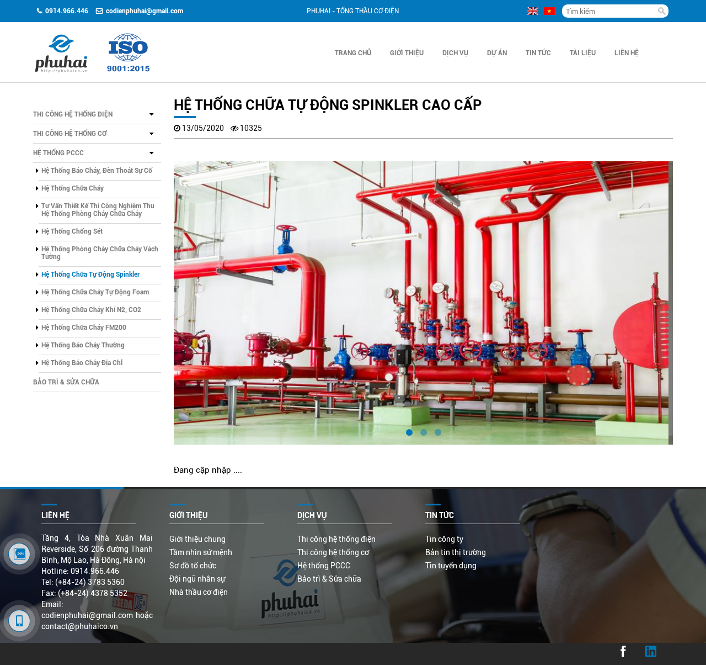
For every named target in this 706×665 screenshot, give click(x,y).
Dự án (497, 53)
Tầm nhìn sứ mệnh (200, 552)
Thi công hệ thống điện (73, 114)
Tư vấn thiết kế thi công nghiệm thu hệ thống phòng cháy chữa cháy (97, 210)
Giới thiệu (407, 53)
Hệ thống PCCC (58, 153)
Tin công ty (444, 539)
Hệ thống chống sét (72, 231)
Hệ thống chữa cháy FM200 (83, 327)
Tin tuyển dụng (451, 565)
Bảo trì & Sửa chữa (66, 382)
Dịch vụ (455, 53)
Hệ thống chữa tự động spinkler (90, 274)
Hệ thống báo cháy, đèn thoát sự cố (96, 171)
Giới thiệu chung (197, 539)
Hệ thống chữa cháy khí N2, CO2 (91, 310)
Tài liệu (583, 53)
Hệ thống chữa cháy (72, 188)
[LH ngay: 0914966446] (19, 554)
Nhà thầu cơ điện (198, 592)
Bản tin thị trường (455, 552)
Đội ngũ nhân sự (197, 578)
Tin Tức (538, 53)
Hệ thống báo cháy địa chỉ (81, 363)
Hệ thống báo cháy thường (83, 345)
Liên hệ (626, 53)
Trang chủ (353, 53)
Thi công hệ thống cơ (69, 134)
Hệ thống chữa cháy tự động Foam (95, 292)
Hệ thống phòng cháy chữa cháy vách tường (99, 253)
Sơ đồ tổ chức (192, 565)
